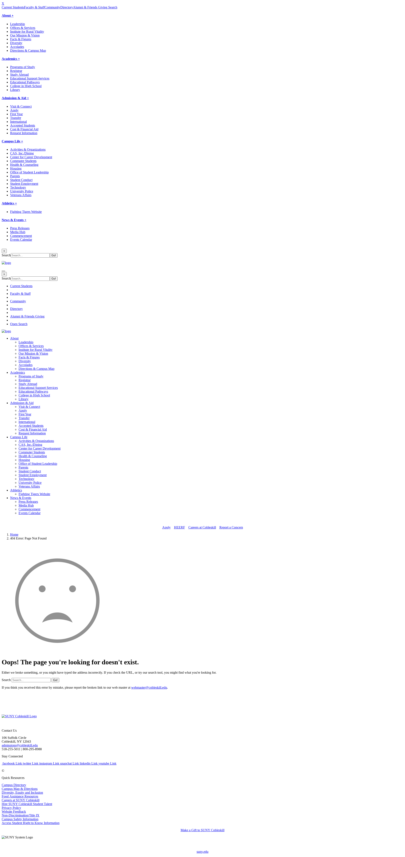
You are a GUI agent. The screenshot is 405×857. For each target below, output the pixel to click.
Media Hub (17, 232)
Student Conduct (21, 180)
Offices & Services (22, 28)
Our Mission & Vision (25, 35)
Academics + (11, 59)
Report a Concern (231, 527)
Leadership (17, 24)
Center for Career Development (31, 157)
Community (52, 7)
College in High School (26, 86)
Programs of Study (22, 67)
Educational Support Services (29, 78)
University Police (21, 191)
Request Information (23, 133)
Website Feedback (14, 811)
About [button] (14, 338)
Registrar (16, 71)
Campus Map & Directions (20, 789)
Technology (18, 187)
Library (15, 90)
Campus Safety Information (20, 819)
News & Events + (14, 220)
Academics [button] (17, 372)
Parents (15, 176)
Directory (66, 7)
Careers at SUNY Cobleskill (20, 800)
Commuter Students (23, 161)
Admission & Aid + (15, 98)
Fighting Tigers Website (26, 212)
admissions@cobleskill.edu (20, 745)
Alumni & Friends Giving (90, 7)
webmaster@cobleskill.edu (149, 687)
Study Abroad (19, 74)
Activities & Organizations (28, 149)
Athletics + (9, 203)
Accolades (17, 47)
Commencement (21, 236)
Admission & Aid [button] (22, 403)
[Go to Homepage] (19, 716)
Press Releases (20, 228)
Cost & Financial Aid (24, 129)
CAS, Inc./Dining (22, 153)
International (18, 121)
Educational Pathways (25, 82)
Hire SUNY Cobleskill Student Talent (27, 804)
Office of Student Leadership (29, 172)
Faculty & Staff (34, 7)
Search (112, 7)
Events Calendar (21, 239)
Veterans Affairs (20, 195)
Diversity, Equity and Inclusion (22, 792)
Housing (16, 168)
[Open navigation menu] (3, 271)
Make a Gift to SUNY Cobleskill (202, 830)
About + (8, 15)
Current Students (13, 7)
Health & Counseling (24, 164)
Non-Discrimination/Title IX (20, 815)
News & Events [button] (20, 498)
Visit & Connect (21, 106)
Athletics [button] (16, 490)
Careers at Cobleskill (202, 527)
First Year (16, 114)
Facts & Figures (20, 39)
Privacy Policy (11, 808)
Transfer (15, 118)
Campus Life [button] (18, 437)
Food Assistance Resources (20, 796)
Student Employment (24, 183)
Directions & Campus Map (28, 50)
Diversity (16, 43)
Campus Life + (12, 141)
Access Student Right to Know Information (30, 823)
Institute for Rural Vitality (27, 31)
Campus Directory (14, 785)
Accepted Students (22, 125)
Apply (14, 110)
